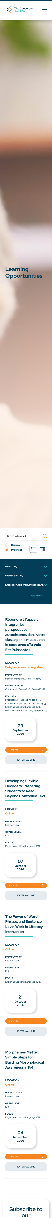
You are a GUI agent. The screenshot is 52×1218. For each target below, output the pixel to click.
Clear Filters (36, 595)
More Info (13, 749)
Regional (15, 545)
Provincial (16, 549)
